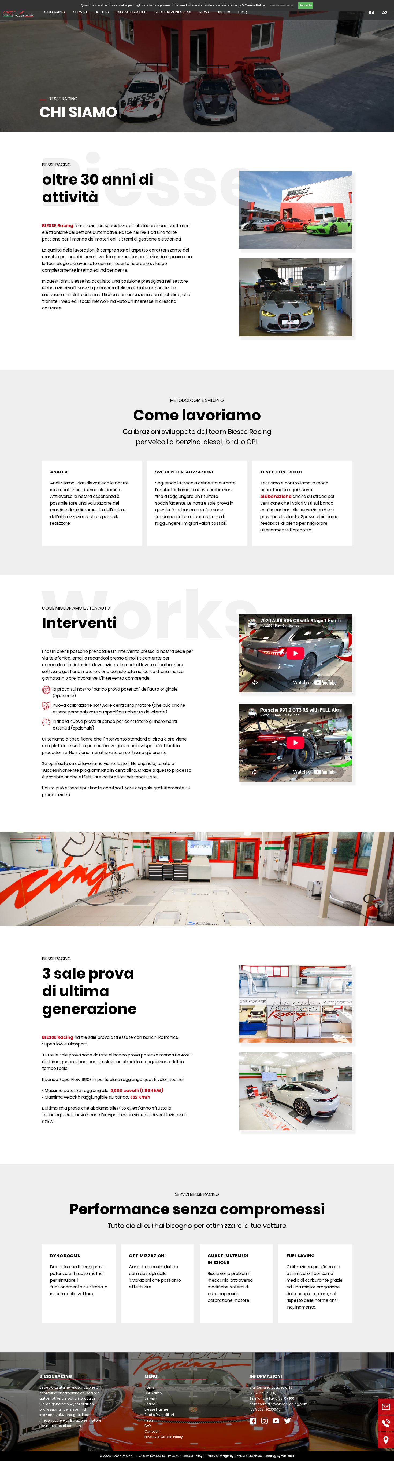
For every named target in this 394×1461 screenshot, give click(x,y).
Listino (102, 12)
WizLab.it (287, 1456)
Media (224, 12)
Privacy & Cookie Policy (163, 1436)
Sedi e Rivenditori (172, 12)
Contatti (151, 1431)
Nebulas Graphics (248, 1456)
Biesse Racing (122, 1456)
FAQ (242, 12)
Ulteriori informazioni (281, 5)
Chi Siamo (54, 12)
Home (149, 1387)
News (204, 12)
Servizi (80, 12)
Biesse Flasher (132, 12)
